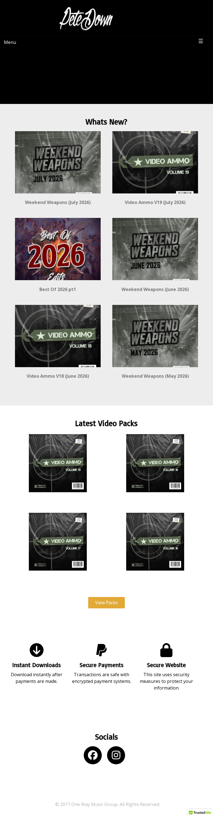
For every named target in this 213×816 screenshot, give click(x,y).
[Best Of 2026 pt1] (58, 283)
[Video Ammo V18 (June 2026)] (58, 370)
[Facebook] (95, 757)
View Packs (106, 602)
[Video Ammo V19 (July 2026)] (155, 196)
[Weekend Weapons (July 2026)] (58, 196)
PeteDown (138, 10)
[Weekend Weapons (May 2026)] (155, 370)
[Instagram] (118, 757)
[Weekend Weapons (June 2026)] (155, 283)
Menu (10, 42)
